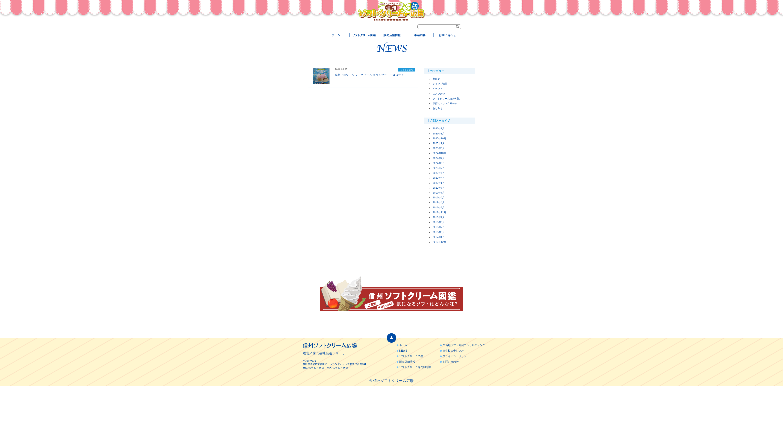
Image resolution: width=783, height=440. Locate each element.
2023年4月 (439, 177)
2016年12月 (439, 242)
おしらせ (437, 108)
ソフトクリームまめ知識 (446, 98)
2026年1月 (439, 133)
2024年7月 (439, 158)
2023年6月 (439, 173)
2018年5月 (439, 232)
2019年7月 (439, 192)
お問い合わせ (447, 35)
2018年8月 (439, 222)
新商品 (436, 78)
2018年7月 (439, 227)
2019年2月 (439, 207)
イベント (437, 88)
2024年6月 (439, 163)
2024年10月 (439, 153)
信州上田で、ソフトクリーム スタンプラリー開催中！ (369, 75)
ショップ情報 (440, 83)
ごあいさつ (439, 93)
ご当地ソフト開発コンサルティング (464, 345)
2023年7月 (439, 168)
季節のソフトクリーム (445, 103)
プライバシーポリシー (456, 356)
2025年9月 (439, 143)
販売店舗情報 (392, 35)
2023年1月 (439, 183)
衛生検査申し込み (453, 350)
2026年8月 (439, 128)
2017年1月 (439, 237)
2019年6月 (439, 197)
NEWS (403, 350)
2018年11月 (439, 212)
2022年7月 (439, 187)
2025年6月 (439, 148)
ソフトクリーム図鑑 (364, 35)
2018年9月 (439, 217)
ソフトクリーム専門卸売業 (415, 367)
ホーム (336, 35)
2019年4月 (439, 202)
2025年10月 (439, 138)
